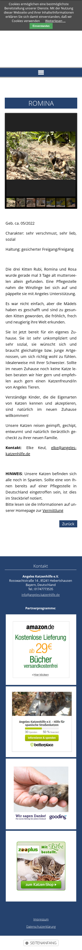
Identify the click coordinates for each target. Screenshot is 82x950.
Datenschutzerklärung (41, 927)
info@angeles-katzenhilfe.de (41, 595)
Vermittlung (53, 510)
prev (13, 155)
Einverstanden (41, 26)
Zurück (68, 523)
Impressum (41, 919)
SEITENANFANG (43, 942)
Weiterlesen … (55, 21)
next (68, 155)
